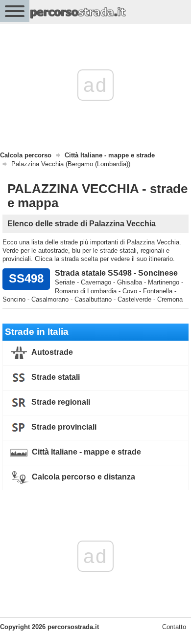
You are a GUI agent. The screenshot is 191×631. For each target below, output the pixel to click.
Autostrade (51, 352)
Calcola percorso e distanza (82, 477)
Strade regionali (59, 402)
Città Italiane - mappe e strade (85, 452)
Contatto (174, 627)
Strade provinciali (62, 427)
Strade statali (54, 377)
